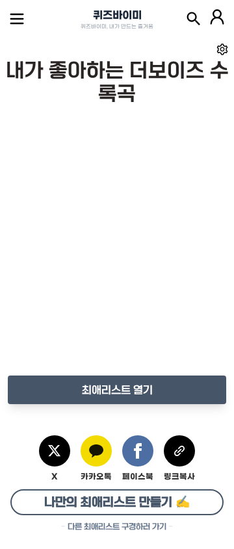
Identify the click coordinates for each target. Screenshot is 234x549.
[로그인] (217, 19)
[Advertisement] (117, 253)
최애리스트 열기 (117, 390)
